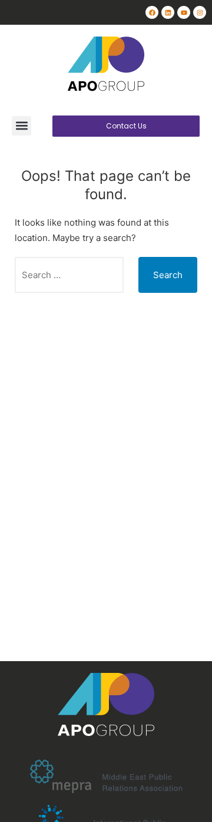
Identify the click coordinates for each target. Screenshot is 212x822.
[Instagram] (199, 12)
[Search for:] (69, 275)
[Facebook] (151, 12)
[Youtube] (183, 12)
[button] (21, 126)
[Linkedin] (167, 12)
